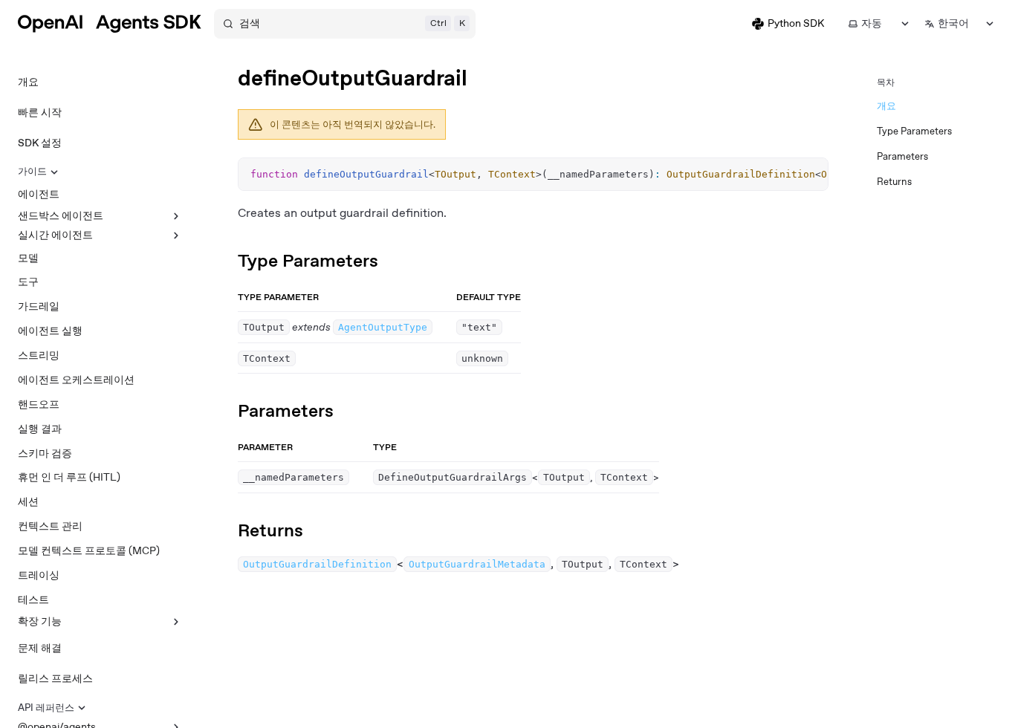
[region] (533, 174)
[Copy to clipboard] (810, 174)
